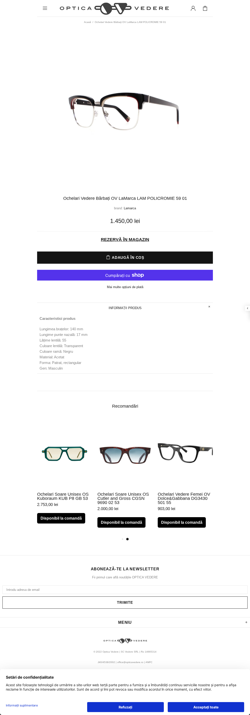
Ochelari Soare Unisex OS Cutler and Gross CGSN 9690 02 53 (123, 498)
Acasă (87, 22)
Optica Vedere (114, 8)
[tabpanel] (65, 475)
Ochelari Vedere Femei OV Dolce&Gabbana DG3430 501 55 (184, 498)
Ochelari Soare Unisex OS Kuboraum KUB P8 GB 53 (63, 496)
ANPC (149, 662)
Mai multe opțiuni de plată (125, 287)
